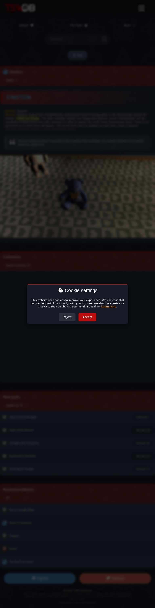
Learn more (108, 306)
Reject (67, 317)
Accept (87, 317)
